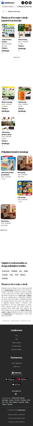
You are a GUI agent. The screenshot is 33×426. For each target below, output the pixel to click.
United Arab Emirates (17, 398)
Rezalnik (5, 278)
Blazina (22, 275)
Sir (30, 310)
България (5, 400)
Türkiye (4, 404)
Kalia (20, 295)
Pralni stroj (5, 271)
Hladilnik (14, 271)
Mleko (23, 310)
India (28, 400)
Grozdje (4, 275)
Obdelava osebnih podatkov (16, 422)
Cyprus (11, 400)
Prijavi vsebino (16, 342)
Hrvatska (23, 400)
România (21, 402)
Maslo (27, 310)
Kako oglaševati (16, 363)
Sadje (26, 271)
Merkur (29, 295)
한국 (7, 402)
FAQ (16, 336)
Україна (9, 404)
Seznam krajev (16, 346)
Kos (20, 271)
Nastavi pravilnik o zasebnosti (16, 414)
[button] (26, 2)
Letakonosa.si (9, 290)
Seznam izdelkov (16, 349)
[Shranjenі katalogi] (22, 2)
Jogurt (3, 312)
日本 (3, 402)
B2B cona (16, 366)
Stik (16, 339)
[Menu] (30, 2)
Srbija (26, 402)
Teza (11, 275)
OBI (24, 295)
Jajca (8, 312)
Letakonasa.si (21, 410)
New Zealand (13, 402)
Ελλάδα (17, 400)
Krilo (16, 275)
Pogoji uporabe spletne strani (16, 418)
